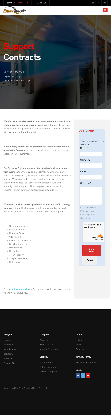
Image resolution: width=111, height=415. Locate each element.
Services (7, 358)
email (24, 289)
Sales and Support (20, 3)
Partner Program (48, 371)
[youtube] (88, 375)
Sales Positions (48, 367)
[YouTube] (104, 3)
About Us (44, 340)
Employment (46, 362)
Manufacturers (10, 349)
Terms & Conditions (86, 362)
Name (84, 148)
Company (85, 159)
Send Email (92, 250)
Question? (86, 183)
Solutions (8, 353)
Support (80, 349)
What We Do (46, 344)
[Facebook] (93, 3)
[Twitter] (98, 3)
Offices (79, 340)
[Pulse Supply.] (14, 10)
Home (6, 340)
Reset (90, 260)
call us (14, 289)
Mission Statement (49, 349)
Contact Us (9, 363)
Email (83, 171)
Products (8, 344)
